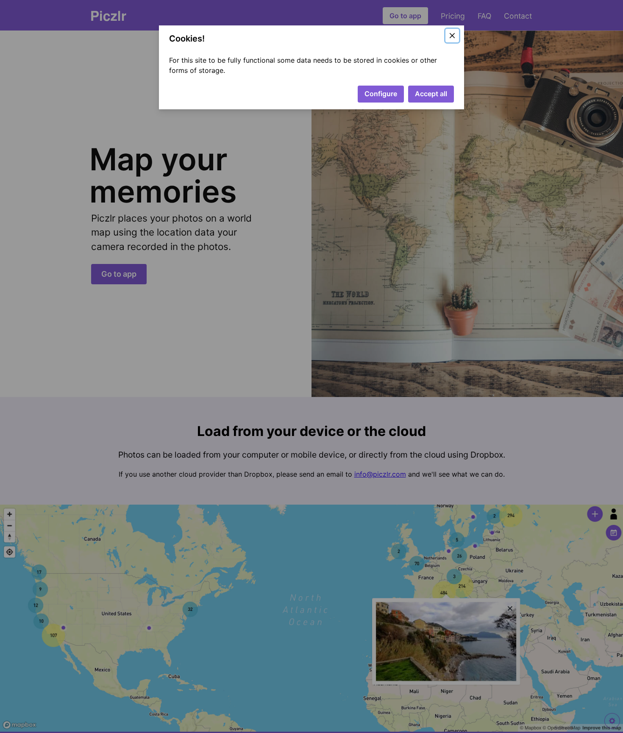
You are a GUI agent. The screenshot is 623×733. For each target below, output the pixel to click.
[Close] (452, 35)
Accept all (431, 93)
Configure (380, 93)
